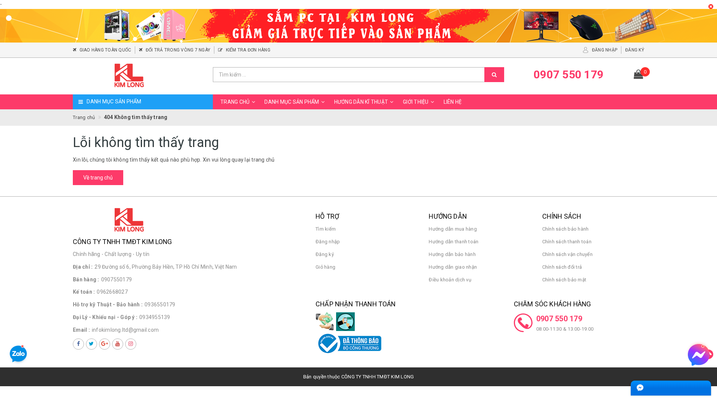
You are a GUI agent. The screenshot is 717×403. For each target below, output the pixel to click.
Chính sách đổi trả (562, 267)
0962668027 (112, 292)
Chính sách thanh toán (567, 241)
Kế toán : (84, 292)
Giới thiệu (416, 102)
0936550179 (160, 304)
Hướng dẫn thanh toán (453, 241)
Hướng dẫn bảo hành (452, 254)
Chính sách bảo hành (565, 229)
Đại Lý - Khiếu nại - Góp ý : (105, 317)
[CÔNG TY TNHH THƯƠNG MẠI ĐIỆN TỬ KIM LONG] (140, 76)
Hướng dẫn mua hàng (453, 229)
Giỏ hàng (325, 267)
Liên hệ (453, 102)
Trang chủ (234, 102)
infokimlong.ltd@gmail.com (125, 330)
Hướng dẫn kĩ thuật (361, 102)
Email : (81, 330)
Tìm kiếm (326, 229)
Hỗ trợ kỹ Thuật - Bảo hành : (108, 304)
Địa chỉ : (83, 267)
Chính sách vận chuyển (567, 254)
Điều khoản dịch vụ (450, 279)
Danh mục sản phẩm (291, 102)
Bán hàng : (86, 279)
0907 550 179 (559, 318)
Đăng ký (325, 254)
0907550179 (116, 279)
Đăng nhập (328, 241)
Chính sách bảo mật (564, 279)
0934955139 (154, 317)
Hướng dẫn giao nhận (453, 267)
